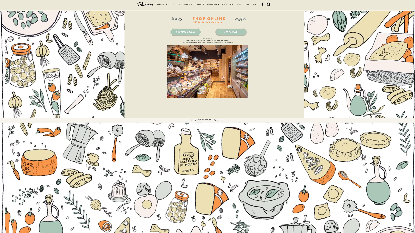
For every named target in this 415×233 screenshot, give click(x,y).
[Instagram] (268, 4)
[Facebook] (262, 4)
